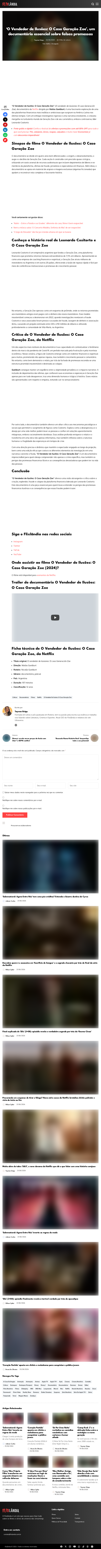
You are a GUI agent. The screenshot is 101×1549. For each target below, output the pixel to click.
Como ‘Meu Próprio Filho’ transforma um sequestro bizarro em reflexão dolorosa (12, 1474)
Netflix (35, 109)
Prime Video (17, 1392)
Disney (36, 1385)
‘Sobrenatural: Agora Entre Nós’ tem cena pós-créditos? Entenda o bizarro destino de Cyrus (45, 897)
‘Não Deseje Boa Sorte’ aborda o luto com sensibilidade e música (87, 1473)
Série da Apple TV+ (80, 1392)
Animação (20, 1381)
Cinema (67, 1381)
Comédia (88, 1381)
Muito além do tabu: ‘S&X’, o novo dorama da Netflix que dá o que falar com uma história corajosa (48, 1166)
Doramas (73, 1385)
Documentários (24, 697)
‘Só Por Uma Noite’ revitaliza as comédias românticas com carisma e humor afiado (62, 1432)
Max (61, 1389)
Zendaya (33, 1396)
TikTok (16, 550)
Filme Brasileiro (8, 1389)
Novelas (87, 1389)
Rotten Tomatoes (46, 1392)
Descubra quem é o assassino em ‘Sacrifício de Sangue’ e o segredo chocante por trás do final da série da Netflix (49, 964)
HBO (31, 1389)
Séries (90, 1392)
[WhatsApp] (79, 1546)
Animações (29, 1381)
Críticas (15, 697)
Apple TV (45, 1381)
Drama (80, 1385)
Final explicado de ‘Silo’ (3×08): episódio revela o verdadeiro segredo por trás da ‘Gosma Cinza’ (46, 1032)
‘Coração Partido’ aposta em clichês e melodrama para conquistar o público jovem (40, 1365)
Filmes (33, 697)
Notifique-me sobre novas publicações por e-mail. (22, 808)
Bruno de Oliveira (11, 1369)
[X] (66, 1546)
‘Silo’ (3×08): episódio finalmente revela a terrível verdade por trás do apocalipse (40, 1299)
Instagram (18, 541)
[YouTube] (74, 1546)
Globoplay (24, 1389)
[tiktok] (83, 1546)
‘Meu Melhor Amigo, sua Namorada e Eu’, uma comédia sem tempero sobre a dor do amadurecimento (62, 1476)
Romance (36, 1392)
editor (86, 1385)
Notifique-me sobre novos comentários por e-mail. (22, 800)
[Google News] (92, 1546)
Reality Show (27, 1392)
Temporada (6, 1396)
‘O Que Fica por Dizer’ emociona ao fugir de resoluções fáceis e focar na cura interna (37, 1474)
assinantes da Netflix (46, 575)
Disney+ (43, 1385)
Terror (14, 1396)
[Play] (55, 618)
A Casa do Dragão (9, 1381)
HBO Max (38, 1389)
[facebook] (61, 1546)
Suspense (57, 1392)
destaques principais (25, 1385)
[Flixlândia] (9, 4)
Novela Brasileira (77, 1389)
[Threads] (87, 1546)
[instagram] (70, 1546)
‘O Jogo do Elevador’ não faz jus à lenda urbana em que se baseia (42, 232)
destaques (13, 1385)
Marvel (56, 1389)
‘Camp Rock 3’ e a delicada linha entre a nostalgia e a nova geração (87, 1431)
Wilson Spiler (10, 970)
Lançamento (47, 1389)
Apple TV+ (53, 1381)
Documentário (52, 1385)
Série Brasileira (66, 1392)
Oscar (94, 1389)
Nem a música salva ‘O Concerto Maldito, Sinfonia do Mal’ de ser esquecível (47, 227)
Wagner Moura (23, 1396)
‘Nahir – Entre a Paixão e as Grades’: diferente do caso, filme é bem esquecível (48, 223)
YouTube (17, 554)
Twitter (17, 546)
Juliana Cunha (10, 901)
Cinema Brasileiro (77, 1381)
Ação (60, 1381)
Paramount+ (7, 1392)
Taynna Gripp (39, 40)
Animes (37, 1381)
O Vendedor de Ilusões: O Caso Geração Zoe (58, 697)
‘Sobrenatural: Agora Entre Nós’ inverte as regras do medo (29, 1233)
